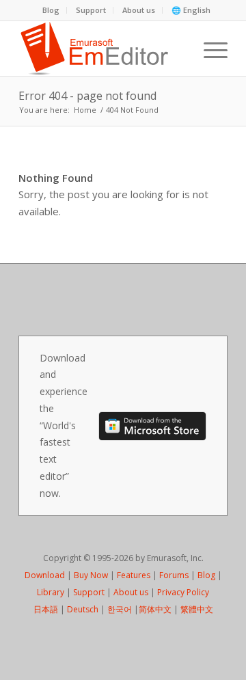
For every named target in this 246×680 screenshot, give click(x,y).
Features (133, 575)
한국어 (119, 609)
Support (91, 10)
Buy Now (91, 575)
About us (138, 10)
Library (50, 592)
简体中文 (155, 609)
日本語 (45, 609)
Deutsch (82, 609)
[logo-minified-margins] (102, 48)
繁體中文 (196, 609)
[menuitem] (51, 10)
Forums (174, 575)
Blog (50, 10)
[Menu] (209, 48)
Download (45, 575)
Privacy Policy (183, 592)
